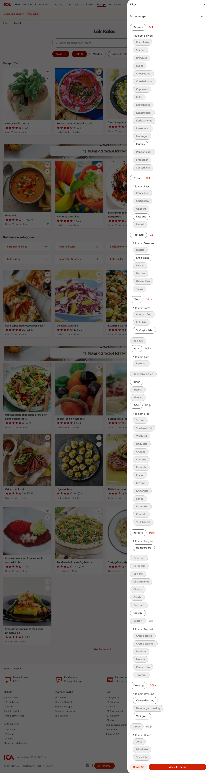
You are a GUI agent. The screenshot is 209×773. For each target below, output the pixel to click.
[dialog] (168, 386)
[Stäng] (204, 4)
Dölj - (152, 27)
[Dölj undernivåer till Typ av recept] (202, 16)
